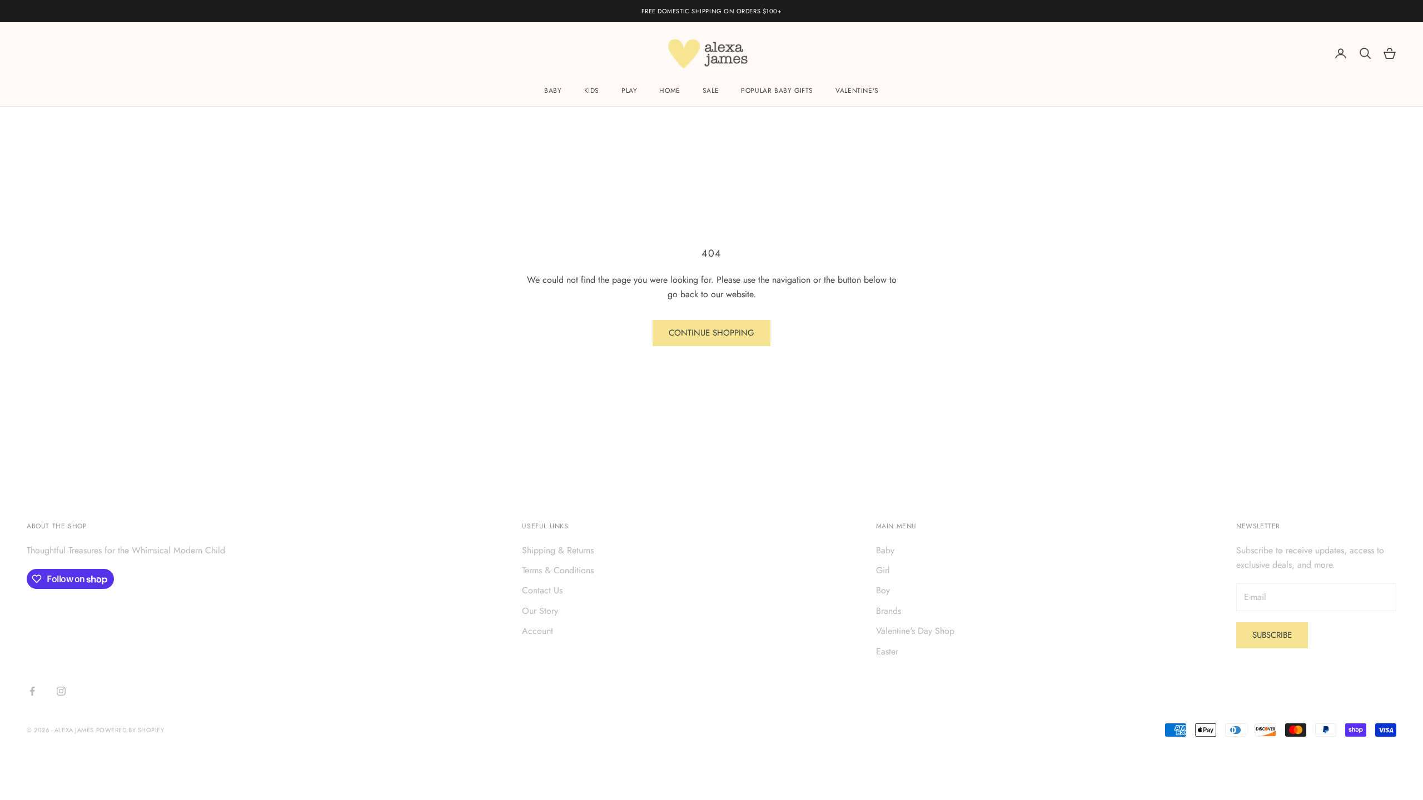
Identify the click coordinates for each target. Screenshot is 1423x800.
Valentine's (857, 91)
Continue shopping (711, 333)
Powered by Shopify (130, 730)
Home (669, 91)
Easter (887, 651)
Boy (883, 590)
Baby (552, 91)
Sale (711, 91)
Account (537, 630)
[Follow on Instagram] (61, 691)
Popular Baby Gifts (777, 91)
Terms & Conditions (558, 570)
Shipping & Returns (558, 550)
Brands (888, 610)
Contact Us (542, 590)
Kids (591, 91)
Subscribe (1272, 635)
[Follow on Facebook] (32, 691)
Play (629, 91)
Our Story (540, 610)
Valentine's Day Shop (915, 630)
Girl (883, 570)
